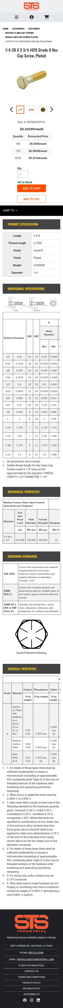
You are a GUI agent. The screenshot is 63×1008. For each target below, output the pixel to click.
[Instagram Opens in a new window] (31, 1000)
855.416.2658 (36, 952)
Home (5, 29)
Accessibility (32, 994)
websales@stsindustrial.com (35, 959)
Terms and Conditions (31, 977)
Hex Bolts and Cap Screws (19, 33)
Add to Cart (31, 188)
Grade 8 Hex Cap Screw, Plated (21, 37)
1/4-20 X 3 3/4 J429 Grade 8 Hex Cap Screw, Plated (28, 41)
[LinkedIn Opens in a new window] (38, 1000)
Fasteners (34, 29)
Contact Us (31, 971)
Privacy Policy (31, 983)
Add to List (31, 199)
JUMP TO (9, 210)
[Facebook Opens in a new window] (25, 1000)
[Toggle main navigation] (16, 17)
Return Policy (31, 988)
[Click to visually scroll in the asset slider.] (11, 109)
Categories (18, 29)
